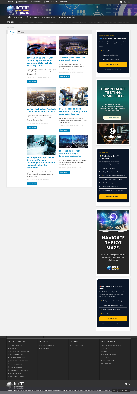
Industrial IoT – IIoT (16, 354)
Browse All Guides (113, 197)
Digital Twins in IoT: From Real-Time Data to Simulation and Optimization (58, 22)
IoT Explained (49, 17)
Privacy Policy (106, 363)
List (22, 32)
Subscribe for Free (113, 64)
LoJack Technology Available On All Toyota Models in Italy (41, 110)
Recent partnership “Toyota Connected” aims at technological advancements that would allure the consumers (41, 162)
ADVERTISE (37, 2)
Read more (31, 81)
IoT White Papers (67, 17)
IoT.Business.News (45, 77)
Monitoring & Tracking (17, 357)
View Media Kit (113, 319)
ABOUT (10, 2)
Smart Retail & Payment (17, 376)
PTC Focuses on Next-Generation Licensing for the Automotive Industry (73, 111)
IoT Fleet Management (109, 183)
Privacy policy (124, 390)
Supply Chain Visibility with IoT (112, 179)
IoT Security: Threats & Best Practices (113, 175)
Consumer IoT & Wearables (19, 370)
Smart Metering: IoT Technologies (112, 190)
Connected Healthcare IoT (110, 186)
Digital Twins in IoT (108, 168)
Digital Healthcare (16, 373)
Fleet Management (16, 367)
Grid (13, 32)
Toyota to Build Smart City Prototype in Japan (72, 59)
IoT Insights (34, 17)
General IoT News (16, 345)
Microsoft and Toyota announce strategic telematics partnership (70, 153)
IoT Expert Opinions (47, 345)
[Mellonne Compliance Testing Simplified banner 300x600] (113, 112)
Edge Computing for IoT (110, 172)
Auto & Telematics (16, 364)
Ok (114, 390)
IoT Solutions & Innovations (19, 351)
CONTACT (63, 2)
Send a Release (106, 348)
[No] (134, 390)
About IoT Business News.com (111, 345)
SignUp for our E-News (108, 354)
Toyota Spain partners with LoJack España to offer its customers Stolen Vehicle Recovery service (40, 62)
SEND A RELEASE (51, 2)
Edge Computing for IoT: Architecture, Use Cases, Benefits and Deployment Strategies (104, 22)
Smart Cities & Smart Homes (19, 361)
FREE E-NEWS (23, 2)
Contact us (105, 357)
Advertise (104, 351)
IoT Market (13, 348)
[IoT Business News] (17, 9)
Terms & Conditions (107, 360)
